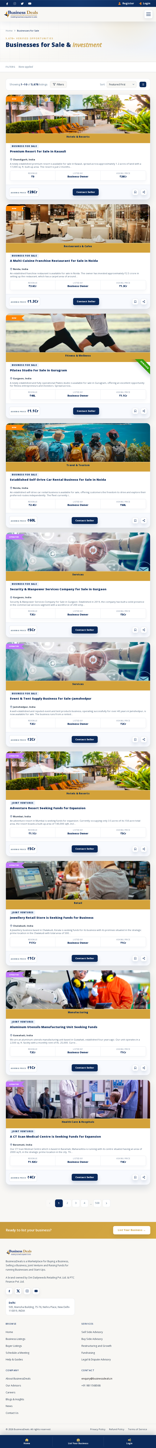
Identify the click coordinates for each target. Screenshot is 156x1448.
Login (146, 3)
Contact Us (12, 1413)
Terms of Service (137, 1429)
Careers (10, 1392)
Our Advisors (13, 1385)
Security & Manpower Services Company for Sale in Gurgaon (58, 589)
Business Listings (15, 1339)
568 (97, 1203)
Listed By (78, 173)
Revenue (32, 173)
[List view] (143, 84)
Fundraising (88, 1353)
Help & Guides (14, 1359)
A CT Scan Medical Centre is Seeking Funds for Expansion (55, 1136)
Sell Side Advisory (92, 1332)
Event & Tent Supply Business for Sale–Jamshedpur (50, 698)
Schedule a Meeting (17, 1353)
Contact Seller (85, 192)
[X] (18, 1291)
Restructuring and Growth (96, 1346)
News (9, 1406)
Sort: (102, 84)
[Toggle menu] (148, 14)
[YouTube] (29, 3)
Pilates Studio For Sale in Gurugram (38, 370)
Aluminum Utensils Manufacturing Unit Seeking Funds (53, 1027)
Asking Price (123, 173)
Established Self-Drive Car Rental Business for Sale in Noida (58, 479)
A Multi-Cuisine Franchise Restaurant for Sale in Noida (54, 261)
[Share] (144, 192)
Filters (60, 84)
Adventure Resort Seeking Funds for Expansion (48, 808)
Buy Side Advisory (92, 1339)
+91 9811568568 (91, 1385)
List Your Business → (132, 1230)
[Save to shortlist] (135, 192)
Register (128, 3)
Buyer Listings (14, 1346)
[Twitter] (22, 3)
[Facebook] (7, 3)
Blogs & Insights (15, 1399)
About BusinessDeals (18, 1378)
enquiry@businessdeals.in (96, 1378)
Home (9, 30)
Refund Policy (116, 1429)
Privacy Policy (97, 1429)
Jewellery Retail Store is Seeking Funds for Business (51, 917)
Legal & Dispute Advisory (96, 1359)
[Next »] (106, 1203)
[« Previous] (50, 1203)
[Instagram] (14, 3)
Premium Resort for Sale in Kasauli (38, 151)
